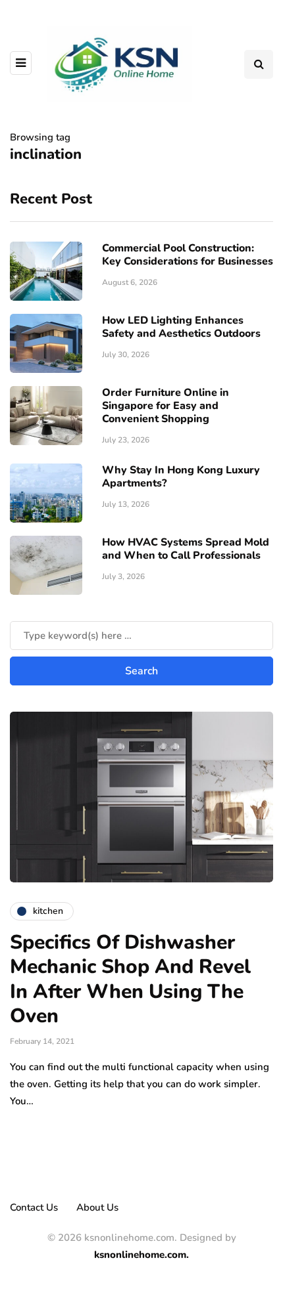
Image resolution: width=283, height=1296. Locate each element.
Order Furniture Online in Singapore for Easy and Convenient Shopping (165, 405)
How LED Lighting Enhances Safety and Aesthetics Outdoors (181, 327)
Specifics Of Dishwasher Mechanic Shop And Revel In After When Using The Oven (130, 979)
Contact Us (34, 1207)
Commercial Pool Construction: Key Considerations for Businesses (187, 255)
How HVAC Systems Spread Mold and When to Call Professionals (185, 549)
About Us (97, 1207)
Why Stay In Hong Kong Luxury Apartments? (181, 476)
